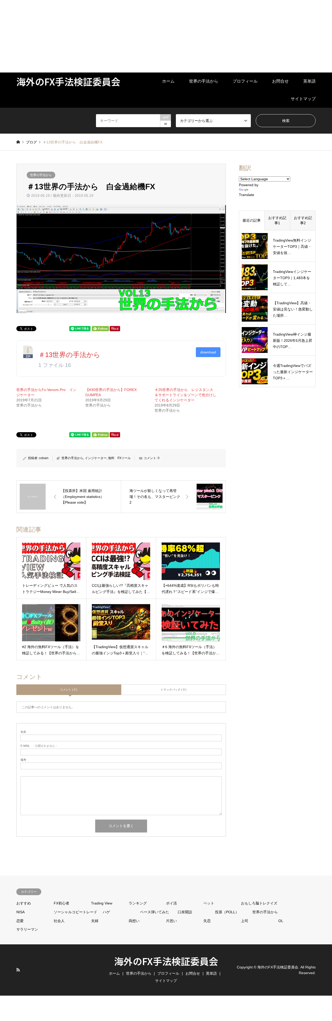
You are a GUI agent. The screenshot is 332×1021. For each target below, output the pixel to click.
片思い (171, 921)
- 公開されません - (38, 745)
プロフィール (245, 81)
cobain (44, 458)
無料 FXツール (119, 458)
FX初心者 (61, 903)
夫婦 (94, 921)
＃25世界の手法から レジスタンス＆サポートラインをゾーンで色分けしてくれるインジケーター (185, 395)
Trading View (101, 903)
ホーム (168, 81)
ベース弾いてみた (154, 912)
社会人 (59, 921)
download (208, 352)
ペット (208, 903)
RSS (18, 970)
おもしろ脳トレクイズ (259, 903)
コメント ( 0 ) (68, 689)
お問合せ (280, 81)
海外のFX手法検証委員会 (166, 961)
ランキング (138, 903)
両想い (134, 921)
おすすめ (23, 903)
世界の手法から (203, 81)
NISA (20, 912)
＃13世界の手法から (69, 355)
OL (280, 921)
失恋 (207, 921)
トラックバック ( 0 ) (173, 689)
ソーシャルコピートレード (75, 912)
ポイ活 (171, 903)
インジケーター (96, 458)
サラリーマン (27, 929)
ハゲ (106, 912)
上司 (244, 921)
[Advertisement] (155, 36)
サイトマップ (303, 99)
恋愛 (20, 921)
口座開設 (185, 912)
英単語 (309, 81)
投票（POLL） (227, 912)
